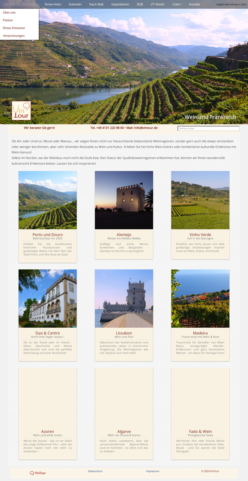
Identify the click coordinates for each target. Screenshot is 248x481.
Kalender (75, 4)
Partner (8, 20)
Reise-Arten (53, 4)
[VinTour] (37, 473)
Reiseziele (29, 4)
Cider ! (177, 4)
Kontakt (194, 4)
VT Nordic (158, 4)
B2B (140, 4)
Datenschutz (95, 471)
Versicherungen (14, 35)
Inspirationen (120, 4)
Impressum (152, 471)
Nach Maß (96, 4)
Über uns (9, 12)
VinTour (9, 4)
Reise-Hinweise (14, 28)
